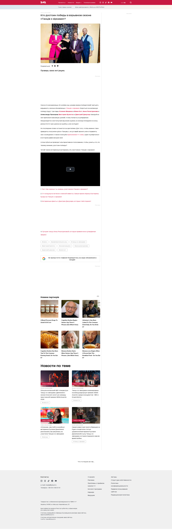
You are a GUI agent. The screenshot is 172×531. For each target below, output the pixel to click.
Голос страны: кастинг (65, 7)
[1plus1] (43, 2)
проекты (61, 2)
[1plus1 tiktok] (49, 481)
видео (78, 2)
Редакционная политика (120, 495)
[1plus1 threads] (45, 481)
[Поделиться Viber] (57, 66)
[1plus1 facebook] (52, 481)
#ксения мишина (64, 246)
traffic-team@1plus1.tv (48, 519)
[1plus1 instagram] (41, 481)
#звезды (45, 437)
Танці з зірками (47, 383)
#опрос (44, 242)
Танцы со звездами (48, 58)
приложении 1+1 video (76, 134)
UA (122, 2)
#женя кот (62, 250)
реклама (91, 480)
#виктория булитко (48, 246)
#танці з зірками (78, 441)
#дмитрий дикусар (48, 250)
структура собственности (121, 480)
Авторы (114, 477)
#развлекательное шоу (59, 242)
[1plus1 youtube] (56, 481)
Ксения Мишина (65, 111)
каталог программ (95, 489)
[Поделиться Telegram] (52, 66)
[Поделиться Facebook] (55, 66)
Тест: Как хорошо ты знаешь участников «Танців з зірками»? (65, 189)
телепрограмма (89, 2)
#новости (45, 402)
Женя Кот (78, 111)
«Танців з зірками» (73, 108)
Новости (71, 2)
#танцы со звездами (78, 242)
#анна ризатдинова (81, 246)
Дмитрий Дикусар (82, 114)
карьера (91, 492)
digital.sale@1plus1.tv (47, 514)
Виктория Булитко (66, 114)
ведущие (91, 495)
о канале (91, 477)
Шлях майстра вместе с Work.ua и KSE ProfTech (89, 7)
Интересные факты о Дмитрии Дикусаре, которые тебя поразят (66, 201)
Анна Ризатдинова (90, 111)
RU (125, 2)
